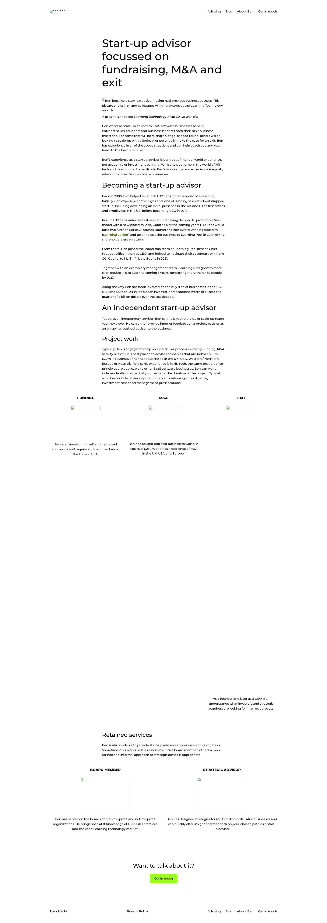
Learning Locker (115, 235)
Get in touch (163, 878)
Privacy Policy (137, 911)
